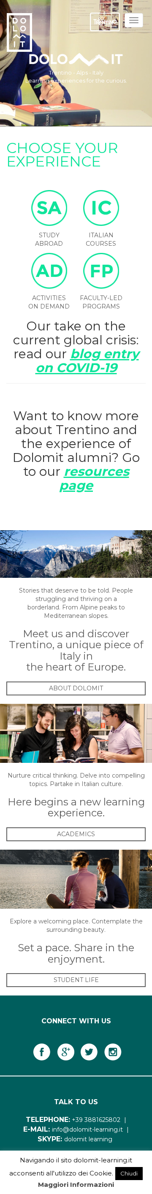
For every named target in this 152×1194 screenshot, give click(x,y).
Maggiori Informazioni (76, 1185)
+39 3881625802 (96, 1120)
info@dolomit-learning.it (87, 1129)
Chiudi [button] (129, 1173)
